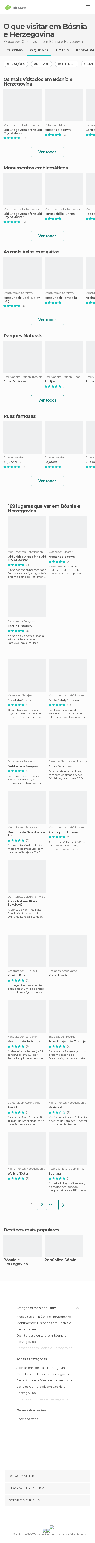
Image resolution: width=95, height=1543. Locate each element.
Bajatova (51, 462)
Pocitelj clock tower (63, 832)
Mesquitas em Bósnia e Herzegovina (43, 1316)
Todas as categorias (31, 1359)
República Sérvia (60, 1260)
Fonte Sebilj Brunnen (60, 214)
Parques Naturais (22, 335)
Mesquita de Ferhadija (61, 297)
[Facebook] (40, 1516)
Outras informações (31, 1410)
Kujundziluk (12, 462)
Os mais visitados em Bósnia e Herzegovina (37, 81)
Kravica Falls (17, 975)
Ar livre (41, 64)
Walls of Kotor (18, 1173)
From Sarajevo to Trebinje (67, 1041)
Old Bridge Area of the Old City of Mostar (22, 131)
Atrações (16, 64)
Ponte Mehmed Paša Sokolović (22, 903)
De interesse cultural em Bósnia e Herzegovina (41, 1339)
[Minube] (15, 7)
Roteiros (66, 64)
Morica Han (57, 1107)
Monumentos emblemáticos (35, 168)
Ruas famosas (19, 416)
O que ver (39, 50)
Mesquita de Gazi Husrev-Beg (22, 299)
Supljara (50, 381)
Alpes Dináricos (15, 381)
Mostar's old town (58, 130)
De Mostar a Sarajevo (23, 766)
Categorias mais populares (36, 1308)
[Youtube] (58, 1516)
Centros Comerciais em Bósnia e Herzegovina (40, 1390)
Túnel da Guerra (19, 700)
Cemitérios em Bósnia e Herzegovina (44, 1380)
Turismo (15, 50)
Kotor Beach (58, 975)
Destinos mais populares (31, 1230)
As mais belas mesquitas (31, 252)
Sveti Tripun (16, 1107)
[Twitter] (46, 1516)
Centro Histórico (20, 626)
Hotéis (62, 50)
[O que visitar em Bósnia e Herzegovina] (63, 1205)
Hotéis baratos (27, 1419)
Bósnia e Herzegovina (15, 1262)
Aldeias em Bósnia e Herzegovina (41, 1368)
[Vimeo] (52, 1516)
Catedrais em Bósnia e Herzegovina (43, 1374)
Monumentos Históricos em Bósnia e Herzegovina (43, 1326)
